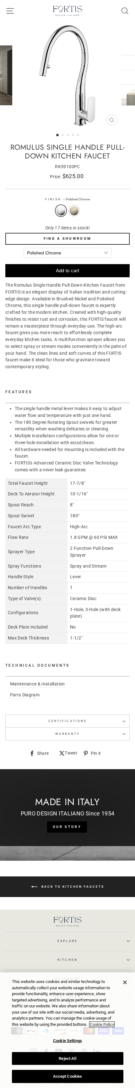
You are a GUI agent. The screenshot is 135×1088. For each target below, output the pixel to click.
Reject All (67, 1058)
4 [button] (73, 135)
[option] (68, 75)
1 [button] (57, 135)
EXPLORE (67, 941)
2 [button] (63, 135)
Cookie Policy (102, 1024)
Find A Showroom (68, 239)
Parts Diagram (25, 694)
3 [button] (68, 135)
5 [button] (78, 135)
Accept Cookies (67, 1076)
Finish (67, 199)
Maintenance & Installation (37, 683)
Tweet (71, 753)
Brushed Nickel (74, 210)
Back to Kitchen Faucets (72, 886)
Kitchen (67, 959)
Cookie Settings (67, 1040)
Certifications (67, 721)
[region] (67, 1030)
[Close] (125, 982)
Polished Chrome (61, 210)
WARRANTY (67, 733)
